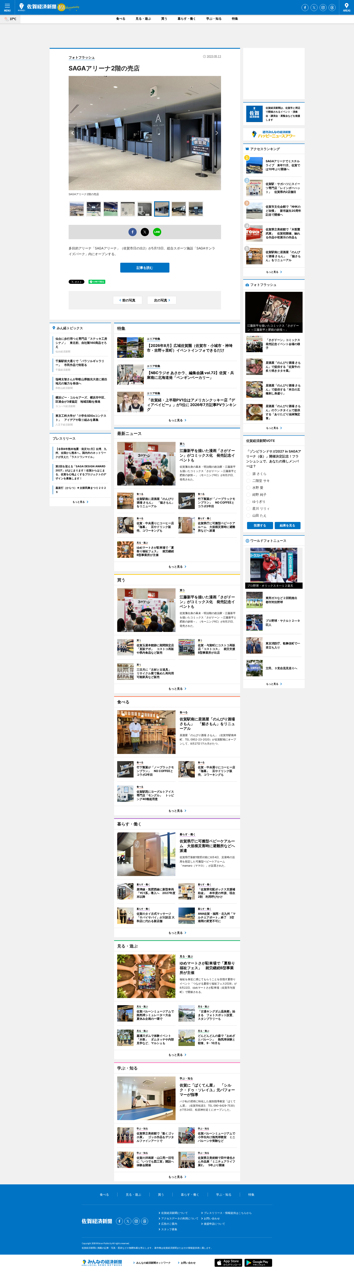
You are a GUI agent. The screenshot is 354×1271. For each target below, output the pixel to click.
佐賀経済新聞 (37, 7)
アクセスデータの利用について (180, 1218)
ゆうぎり (259, 501)
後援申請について (214, 1223)
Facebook (305, 7)
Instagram (323, 7)
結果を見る (287, 525)
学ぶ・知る (214, 18)
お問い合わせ (212, 1218)
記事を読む (145, 268)
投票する (260, 525)
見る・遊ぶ (143, 18)
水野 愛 (257, 487)
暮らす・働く (187, 18)
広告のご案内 (169, 1223)
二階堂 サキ (261, 480)
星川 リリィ (261, 508)
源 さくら (259, 473)
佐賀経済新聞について (174, 1212)
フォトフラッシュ (82, 57)
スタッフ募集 (169, 1229)
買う (164, 18)
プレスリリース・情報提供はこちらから (228, 1212)
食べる (120, 18)
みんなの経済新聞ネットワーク (102, 1263)
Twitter (314, 7)
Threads (332, 7)
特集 (235, 18)
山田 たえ (259, 515)
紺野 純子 (259, 494)
